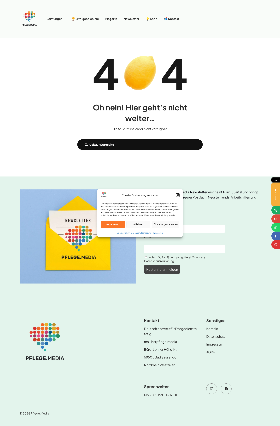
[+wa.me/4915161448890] (275, 227)
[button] (177, 195)
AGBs (210, 352)
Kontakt (212, 329)
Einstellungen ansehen (166, 224)
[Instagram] (275, 244)
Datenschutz (215, 336)
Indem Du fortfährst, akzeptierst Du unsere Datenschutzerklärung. (174, 259)
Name (148, 217)
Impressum (158, 233)
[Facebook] (275, 236)
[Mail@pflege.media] (275, 218)
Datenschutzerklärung (141, 233)
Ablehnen (138, 224)
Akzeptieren (112, 224)
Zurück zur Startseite (99, 144)
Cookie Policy (123, 233)
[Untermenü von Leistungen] (64, 19)
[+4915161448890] (275, 210)
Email (147, 237)
